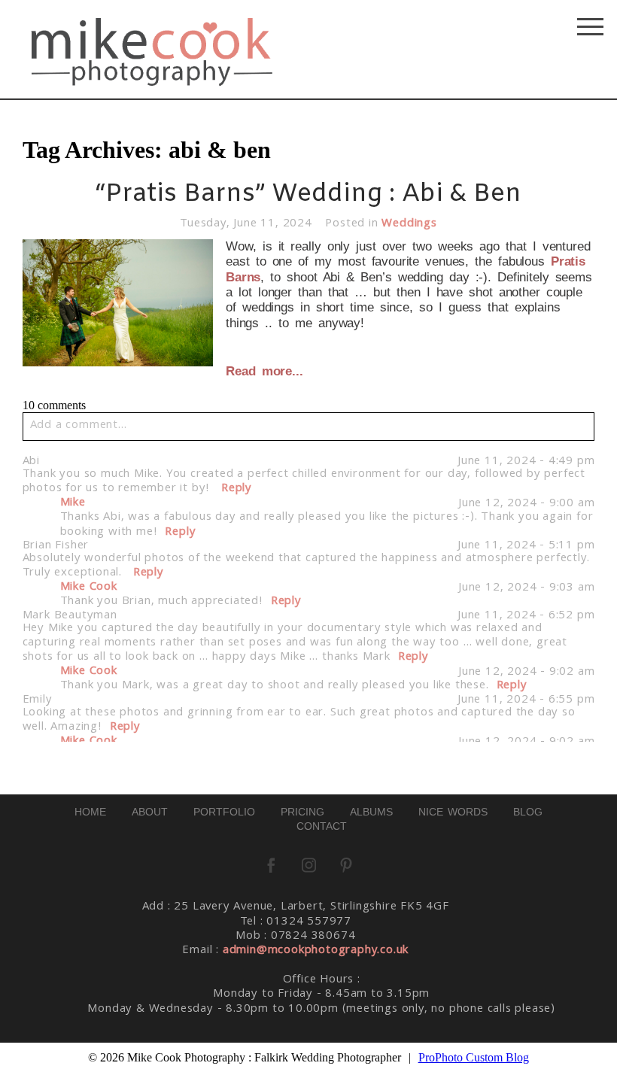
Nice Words (453, 812)
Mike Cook (88, 587)
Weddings (408, 224)
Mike (73, 503)
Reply (236, 489)
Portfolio (224, 812)
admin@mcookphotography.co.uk (316, 951)
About (150, 812)
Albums (371, 812)
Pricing (302, 812)
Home (90, 812)
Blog (528, 812)
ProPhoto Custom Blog (473, 1057)
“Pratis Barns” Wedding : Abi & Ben (308, 194)
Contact (321, 826)
